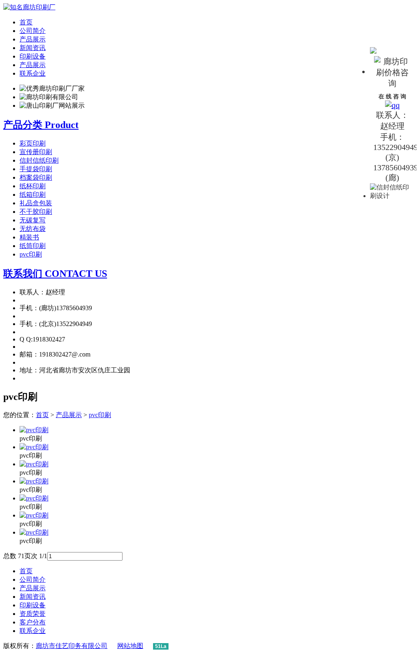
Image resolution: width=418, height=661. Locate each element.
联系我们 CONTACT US (55, 273)
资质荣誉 (33, 613)
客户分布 (33, 622)
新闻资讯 (33, 47)
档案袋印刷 (36, 177)
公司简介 (33, 30)
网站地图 (130, 645)
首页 (26, 22)
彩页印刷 (33, 143)
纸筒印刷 (33, 245)
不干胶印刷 (36, 211)
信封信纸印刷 (39, 160)
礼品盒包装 (36, 203)
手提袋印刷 (36, 168)
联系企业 (33, 73)
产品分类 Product (41, 125)
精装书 (29, 237)
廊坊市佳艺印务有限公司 (71, 645)
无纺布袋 (33, 228)
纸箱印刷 (33, 194)
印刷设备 (33, 56)
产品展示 (33, 39)
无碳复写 (33, 220)
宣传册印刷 (36, 151)
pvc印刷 (31, 254)
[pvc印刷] (34, 429)
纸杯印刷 (33, 186)
